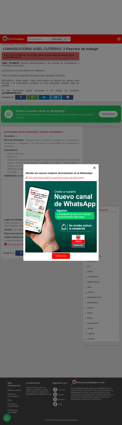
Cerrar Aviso (61, 256)
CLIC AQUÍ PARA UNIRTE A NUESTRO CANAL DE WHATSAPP (56, 178)
